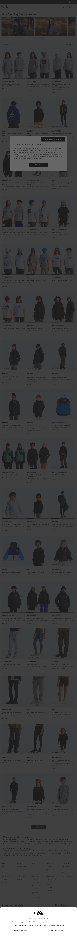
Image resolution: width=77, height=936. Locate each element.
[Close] (73, 911)
